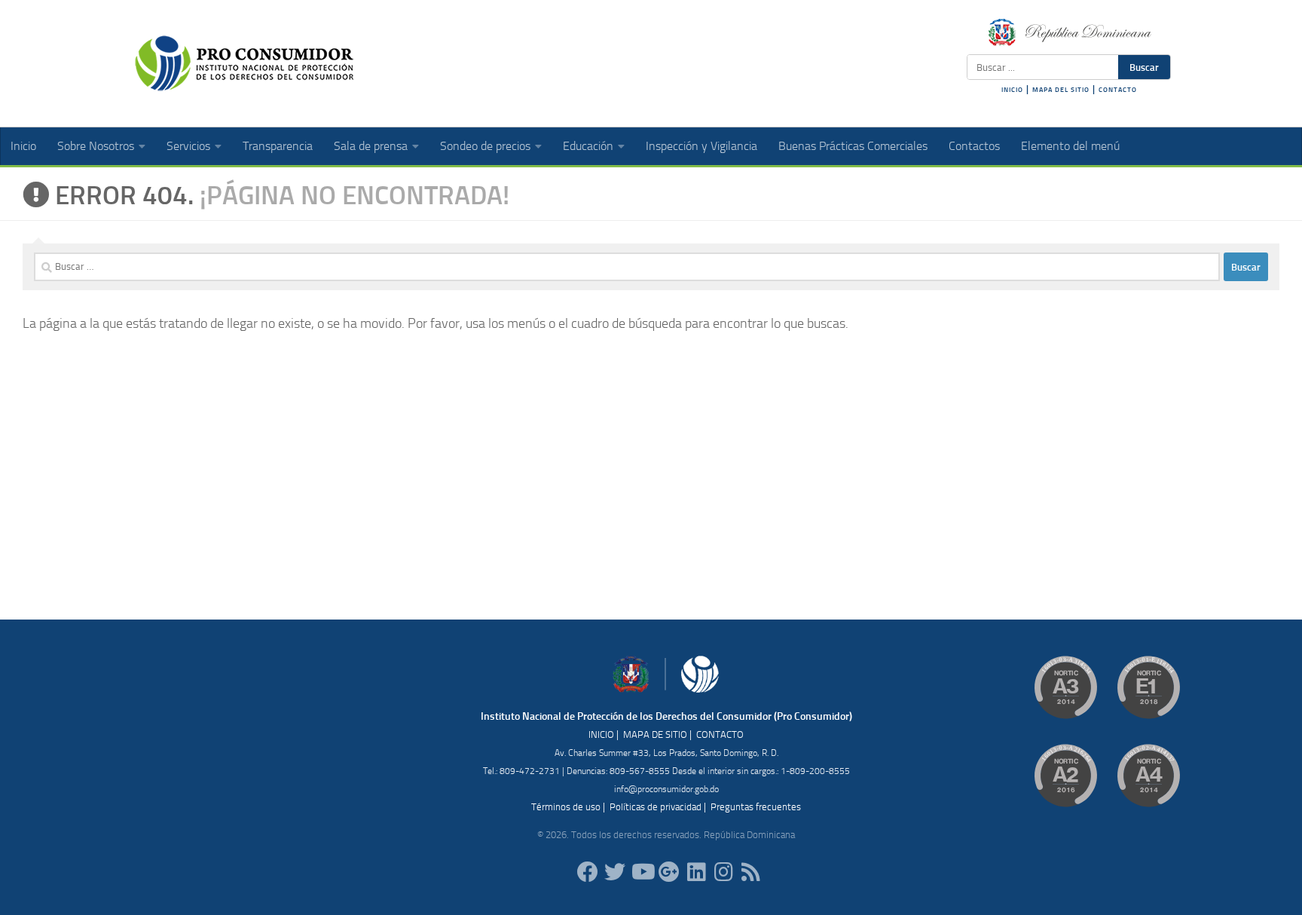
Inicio (23, 146)
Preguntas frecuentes (756, 806)
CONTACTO (1118, 89)
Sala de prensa (371, 146)
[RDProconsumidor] (642, 872)
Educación (588, 146)
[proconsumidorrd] (614, 872)
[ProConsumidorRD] (587, 872)
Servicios (188, 146)
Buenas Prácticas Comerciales (853, 146)
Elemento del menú (1070, 146)
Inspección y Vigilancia (701, 146)
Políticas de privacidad (655, 806)
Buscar (1144, 67)
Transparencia (278, 146)
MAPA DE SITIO (655, 734)
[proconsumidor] (696, 872)
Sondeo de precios (485, 146)
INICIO (1012, 89)
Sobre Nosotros (95, 146)
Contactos (974, 146)
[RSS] (750, 872)
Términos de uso (566, 806)
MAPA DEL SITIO (1061, 89)
